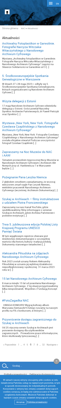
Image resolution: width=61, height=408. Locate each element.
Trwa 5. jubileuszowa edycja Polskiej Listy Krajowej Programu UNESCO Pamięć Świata (30, 227)
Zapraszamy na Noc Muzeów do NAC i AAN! (27, 153)
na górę (56, 361)
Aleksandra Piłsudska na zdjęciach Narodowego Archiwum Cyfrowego (25, 255)
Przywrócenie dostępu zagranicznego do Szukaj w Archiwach (29, 321)
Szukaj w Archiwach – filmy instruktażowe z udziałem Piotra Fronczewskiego (30, 200)
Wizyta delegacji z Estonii (19, 101)
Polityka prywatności (15, 374)
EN (57, 3)
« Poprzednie (9, 344)
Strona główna (10, 28)
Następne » (52, 344)
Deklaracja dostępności (42, 374)
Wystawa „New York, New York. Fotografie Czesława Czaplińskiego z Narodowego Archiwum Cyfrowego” (30, 126)
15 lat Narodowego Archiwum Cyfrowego (29, 279)
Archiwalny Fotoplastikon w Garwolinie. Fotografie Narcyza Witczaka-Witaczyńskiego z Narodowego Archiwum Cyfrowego (28, 48)
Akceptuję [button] (20, 402)
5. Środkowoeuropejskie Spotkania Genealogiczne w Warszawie (25, 77)
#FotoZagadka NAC (15, 300)
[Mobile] (50, 3)
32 (43, 344)
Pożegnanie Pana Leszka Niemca (24, 177)
